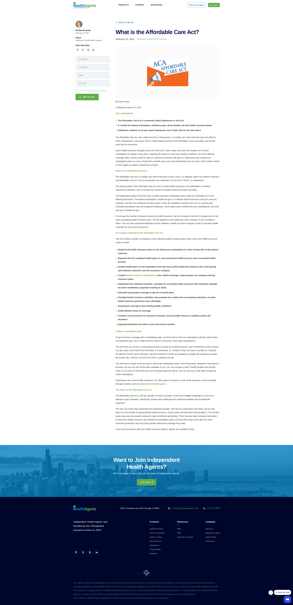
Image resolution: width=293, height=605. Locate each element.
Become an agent (196, 5)
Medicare (153, 554)
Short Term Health (157, 533)
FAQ (179, 533)
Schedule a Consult (185, 537)
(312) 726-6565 (213, 508)
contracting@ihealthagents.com (185, 508)
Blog (179, 529)
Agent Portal (211, 537)
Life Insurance (155, 541)
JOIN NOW (145, 482)
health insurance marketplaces (141, 275)
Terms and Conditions (97, 90)
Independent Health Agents (152, 384)
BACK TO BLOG (126, 23)
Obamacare (154, 545)
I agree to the (92, 90)
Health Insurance (156, 529)
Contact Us (210, 541)
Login (215, 5)
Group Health (155, 549)
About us (209, 529)
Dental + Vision (156, 537)
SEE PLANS (89, 97)
